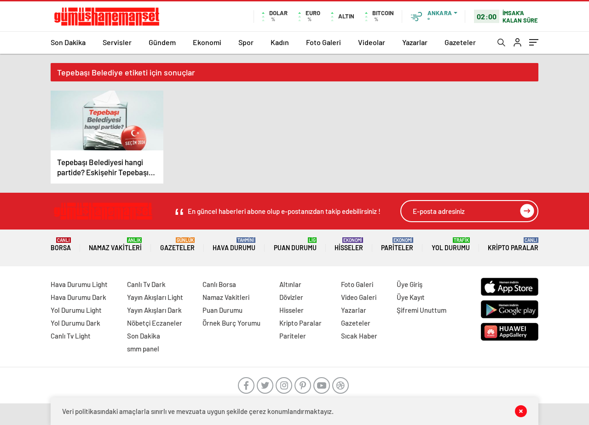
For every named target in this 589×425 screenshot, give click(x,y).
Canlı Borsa (219, 284)
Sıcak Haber (359, 336)
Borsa (61, 244)
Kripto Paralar (513, 244)
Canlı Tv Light (71, 336)
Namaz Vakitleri (115, 244)
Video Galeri (358, 297)
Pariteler (397, 244)
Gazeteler (460, 42)
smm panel (143, 349)
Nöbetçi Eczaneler (154, 323)
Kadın (280, 42)
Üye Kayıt (411, 297)
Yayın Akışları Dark (154, 310)
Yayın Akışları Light (155, 297)
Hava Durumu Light (79, 284)
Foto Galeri (323, 42)
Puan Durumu (295, 244)
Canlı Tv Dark (146, 284)
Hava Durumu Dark (78, 297)
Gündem (162, 42)
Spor (246, 42)
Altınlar (290, 284)
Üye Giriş (409, 284)
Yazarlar (414, 42)
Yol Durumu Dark (75, 323)
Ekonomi (207, 42)
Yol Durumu (451, 244)
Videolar (371, 42)
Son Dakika (68, 42)
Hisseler (349, 244)
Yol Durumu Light (76, 310)
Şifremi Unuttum (421, 310)
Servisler (117, 42)
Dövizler (291, 297)
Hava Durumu (234, 244)
